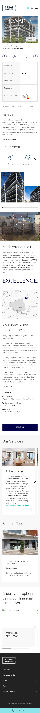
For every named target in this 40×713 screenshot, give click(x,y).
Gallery (30, 39)
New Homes (12, 46)
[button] (4, 168)
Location (30, 107)
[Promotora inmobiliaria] (8, 8)
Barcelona (21, 46)
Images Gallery (17, 107)
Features (5, 107)
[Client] (31, 8)
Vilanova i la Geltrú (9, 48)
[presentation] (35, 159)
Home (4, 46)
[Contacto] (28, 8)
